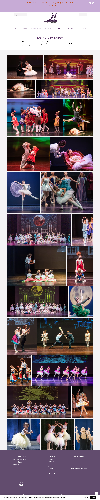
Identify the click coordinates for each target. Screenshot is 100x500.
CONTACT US (51, 473)
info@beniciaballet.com (23, 461)
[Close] (98, 497)
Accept (93, 497)
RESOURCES (51, 466)
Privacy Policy (61, 497)
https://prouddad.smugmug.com (33, 44)
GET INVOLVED (51, 471)
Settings (86, 497)
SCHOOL (51, 462)
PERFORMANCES (51, 464)
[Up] (96, 493)
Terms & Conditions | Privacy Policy (22, 494)
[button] (49, 29)
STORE (51, 469)
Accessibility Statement (80, 494)
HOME (51, 459)
